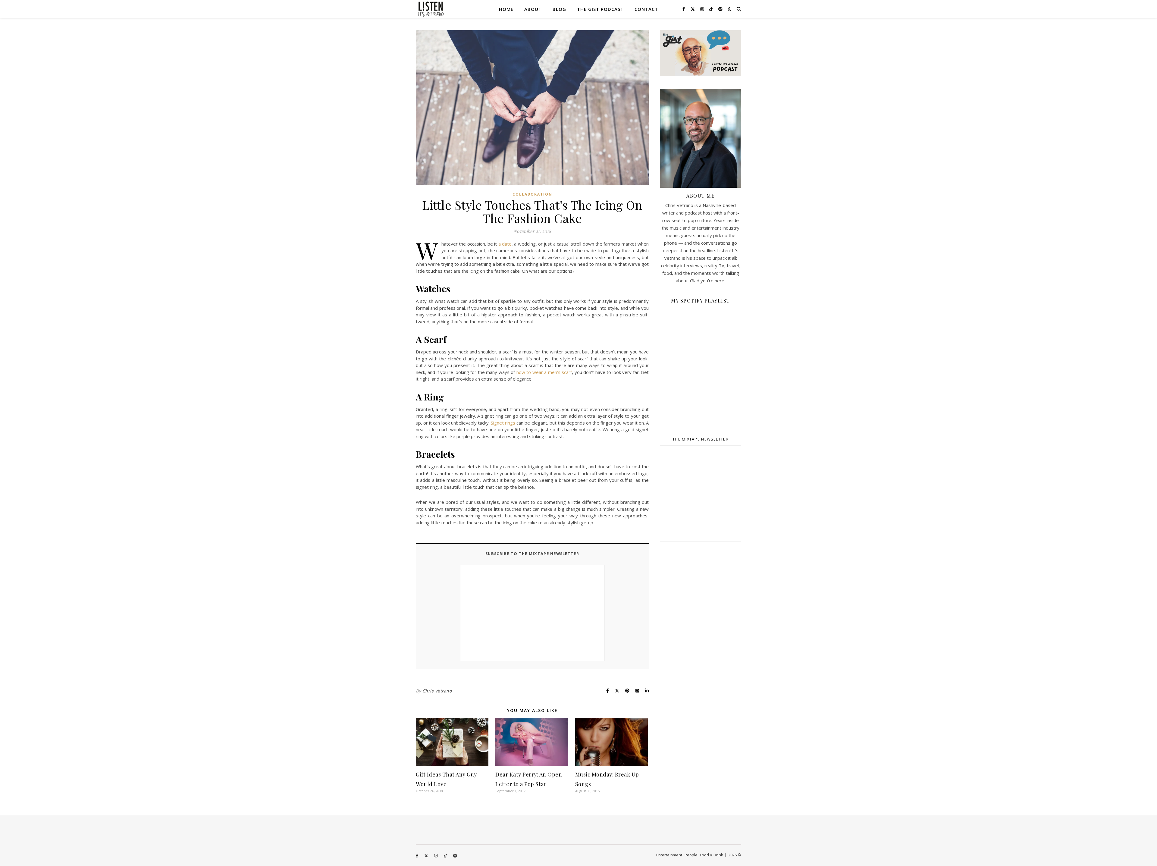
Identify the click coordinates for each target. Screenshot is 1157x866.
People (691, 855)
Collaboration (532, 194)
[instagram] (702, 9)
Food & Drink (711, 855)
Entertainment (669, 855)
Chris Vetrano (437, 691)
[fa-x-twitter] (693, 9)
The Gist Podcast (600, 9)
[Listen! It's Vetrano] (431, 9)
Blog (559, 9)
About (533, 9)
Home (506, 9)
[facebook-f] (684, 9)
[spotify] (720, 9)
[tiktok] (711, 9)
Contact (646, 9)
